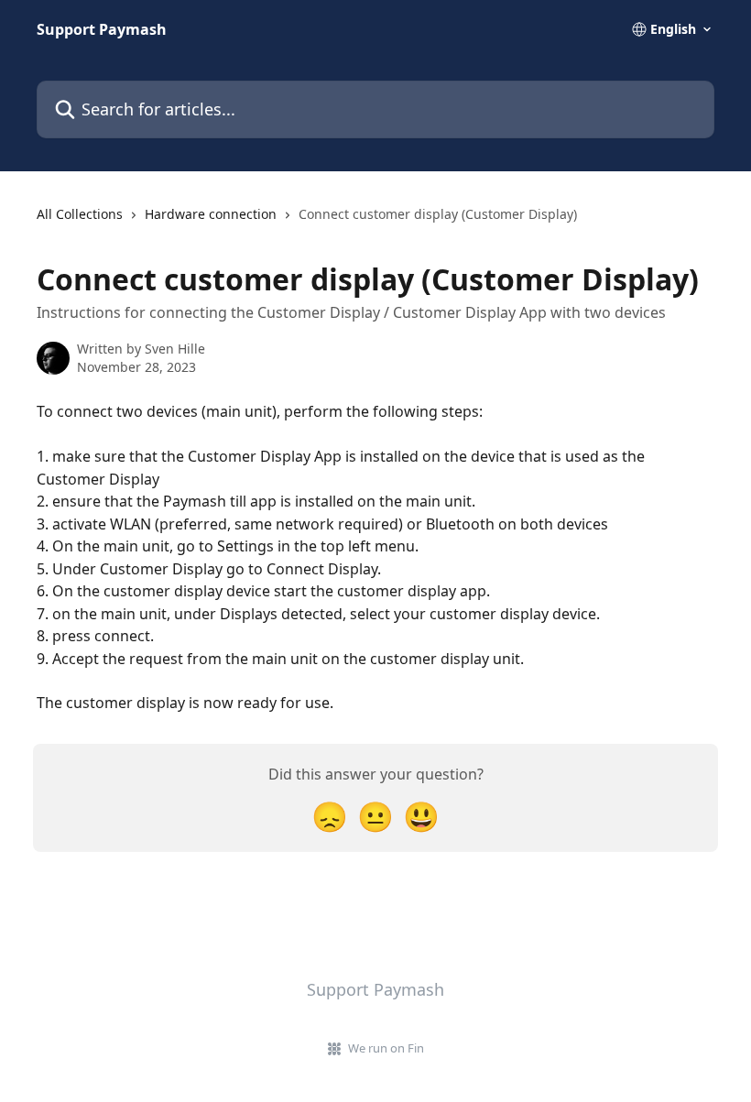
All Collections (80, 214)
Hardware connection (211, 214)
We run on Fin (386, 1048)
